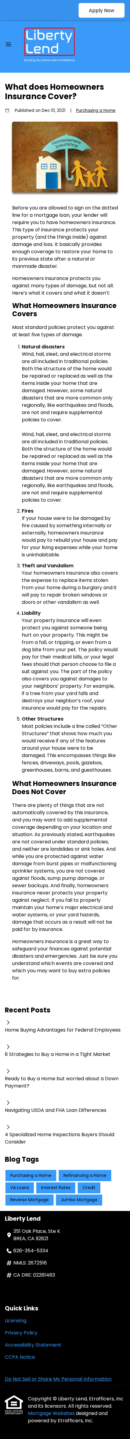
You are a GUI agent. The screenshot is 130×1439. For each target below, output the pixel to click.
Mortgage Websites (52, 1413)
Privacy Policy (21, 1332)
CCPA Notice (20, 1357)
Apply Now (101, 10)
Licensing (15, 1320)
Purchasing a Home (95, 110)
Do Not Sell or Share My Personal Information (58, 1378)
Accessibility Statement (33, 1344)
